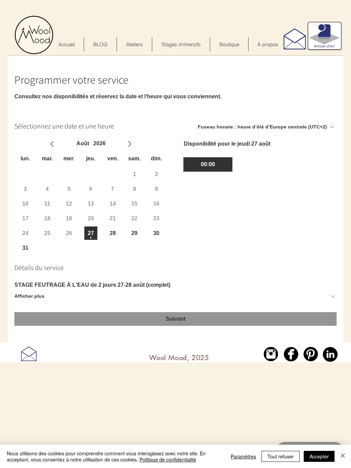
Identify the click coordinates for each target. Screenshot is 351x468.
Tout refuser (280, 456)
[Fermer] (343, 456)
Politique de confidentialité (168, 459)
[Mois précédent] (52, 144)
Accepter (319, 456)
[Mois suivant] (129, 144)
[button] (181, 44)
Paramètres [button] (243, 456)
